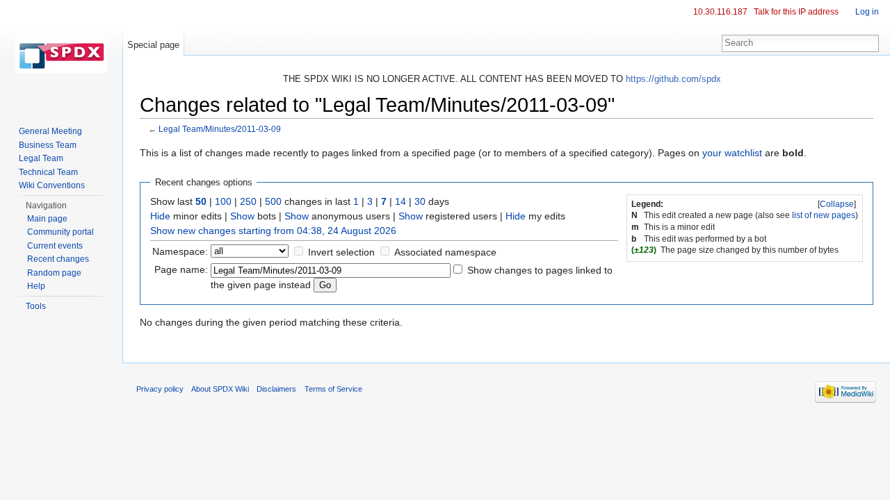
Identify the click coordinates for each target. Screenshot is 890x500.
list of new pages (823, 215)
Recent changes (58, 259)
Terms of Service (333, 389)
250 (248, 201)
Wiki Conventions (52, 185)
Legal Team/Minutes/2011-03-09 (220, 128)
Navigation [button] (46, 205)
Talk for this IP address (796, 12)
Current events (55, 246)
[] (837, 204)
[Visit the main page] (61, 55)
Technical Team (48, 172)
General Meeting (50, 131)
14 (400, 201)
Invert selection (341, 252)
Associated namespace (445, 252)
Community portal (60, 232)
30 (420, 201)
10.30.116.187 (720, 12)
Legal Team (41, 158)
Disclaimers (276, 389)
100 (223, 201)
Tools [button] (36, 306)
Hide (160, 216)
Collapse (837, 204)
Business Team (47, 145)
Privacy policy (160, 389)
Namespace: (180, 251)
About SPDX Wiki (220, 389)
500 (273, 201)
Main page (47, 219)
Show (242, 216)
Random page (54, 273)
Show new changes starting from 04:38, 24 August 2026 (273, 230)
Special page (153, 45)
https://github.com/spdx (673, 79)
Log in (867, 12)
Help (36, 286)
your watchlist (732, 152)
